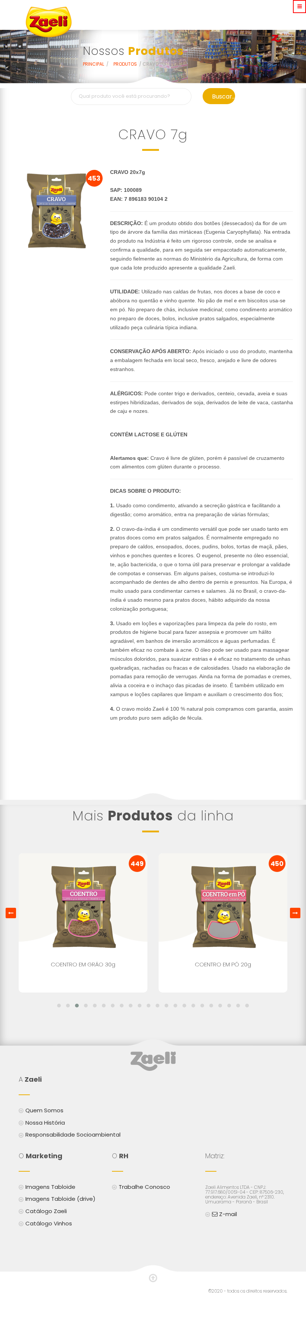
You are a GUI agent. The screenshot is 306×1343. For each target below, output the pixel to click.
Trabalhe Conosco (144, 1187)
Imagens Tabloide (50, 1187)
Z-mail (227, 1214)
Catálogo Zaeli (46, 1211)
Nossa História (45, 1123)
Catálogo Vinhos (48, 1223)
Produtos (125, 64)
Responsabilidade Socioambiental (73, 1134)
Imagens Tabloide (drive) (60, 1199)
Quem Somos (44, 1110)
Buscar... (223, 96)
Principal (94, 64)
